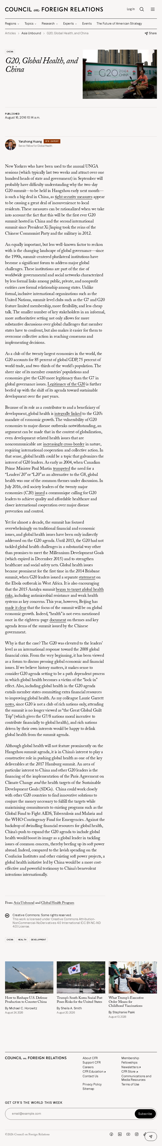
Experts (68, 23)
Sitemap (88, 1089)
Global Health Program (57, 903)
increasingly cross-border (63, 444)
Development (38, 939)
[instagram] (136, 1134)
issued (40, 493)
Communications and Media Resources (136, 1078)
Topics (29, 23)
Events (87, 23)
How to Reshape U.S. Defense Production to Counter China (26, 1000)
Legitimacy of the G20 (66, 384)
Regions (10, 23)
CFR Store (129, 1071)
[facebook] (111, 1134)
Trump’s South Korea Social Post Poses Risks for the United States (79, 1000)
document (58, 620)
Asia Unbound (24, 903)
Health (22, 939)
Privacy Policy (92, 1084)
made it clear (15, 608)
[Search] (142, 9)
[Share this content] (151, 1136)
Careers (88, 1067)
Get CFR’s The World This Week (34, 1103)
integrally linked (67, 414)
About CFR (90, 1058)
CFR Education (93, 1071)
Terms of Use (130, 1084)
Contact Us (90, 1076)
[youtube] (128, 1134)
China (10, 51)
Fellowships (129, 1062)
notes (9, 704)
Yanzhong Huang (30, 141)
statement (87, 577)
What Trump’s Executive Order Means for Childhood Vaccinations (126, 1002)
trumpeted (61, 469)
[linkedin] (119, 1134)
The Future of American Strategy (119, 23)
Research (48, 23)
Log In (131, 9)
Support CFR (92, 1062)
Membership (130, 1058)
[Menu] (152, 9)
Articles (10, 33)
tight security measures (73, 197)
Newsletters (130, 1067)
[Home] (54, 9)
